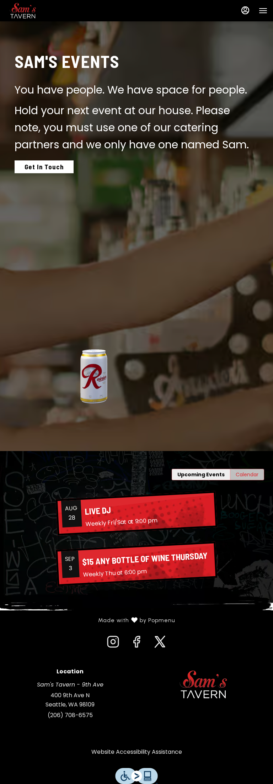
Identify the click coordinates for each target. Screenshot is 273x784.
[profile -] (245, 10)
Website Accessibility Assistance (136, 752)
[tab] (201, 474)
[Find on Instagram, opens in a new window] (113, 644)
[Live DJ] (136, 513)
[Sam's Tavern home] (38, 11)
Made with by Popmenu (90, 620)
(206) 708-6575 (70, 715)
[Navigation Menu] (263, 11)
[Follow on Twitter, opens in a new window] (160, 644)
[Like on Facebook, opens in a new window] (136, 644)
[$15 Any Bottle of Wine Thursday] (136, 563)
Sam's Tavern (202, 684)
